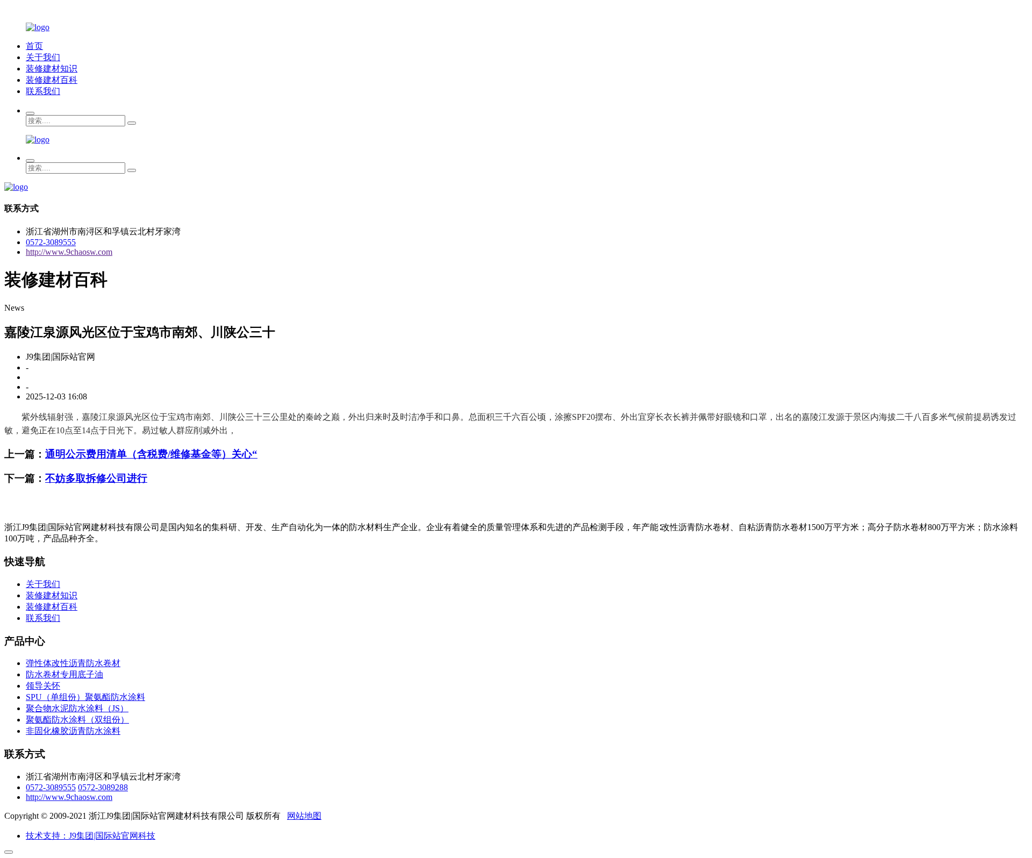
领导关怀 (43, 685)
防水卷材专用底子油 (64, 674)
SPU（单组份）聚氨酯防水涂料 (85, 697)
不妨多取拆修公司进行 (96, 478)
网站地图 (304, 815)
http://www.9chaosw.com (69, 251)
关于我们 (43, 57)
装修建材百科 (51, 79)
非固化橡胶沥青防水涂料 (73, 730)
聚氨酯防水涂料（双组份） (77, 719)
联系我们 (43, 91)
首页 (34, 46)
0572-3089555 (51, 242)
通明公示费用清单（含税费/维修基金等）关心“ (151, 454)
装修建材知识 (51, 68)
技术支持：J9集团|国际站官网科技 (90, 835)
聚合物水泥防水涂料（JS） (77, 708)
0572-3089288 (103, 787)
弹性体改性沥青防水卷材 (73, 663)
